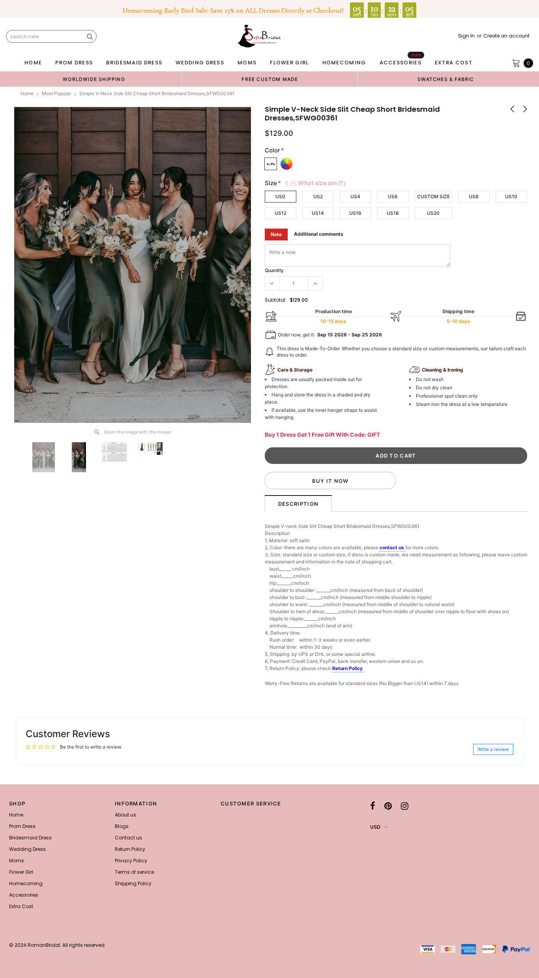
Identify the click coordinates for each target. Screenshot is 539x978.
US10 (511, 196)
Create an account (506, 36)
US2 (318, 196)
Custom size (433, 196)
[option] (94, 78)
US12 (280, 213)
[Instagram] (404, 806)
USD (375, 827)
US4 (355, 196)
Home (27, 93)
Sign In (466, 36)
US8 (474, 196)
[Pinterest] (388, 806)
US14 (318, 213)
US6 (393, 196)
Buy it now (330, 481)
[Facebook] (372, 806)
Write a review (493, 749)
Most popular (56, 93)
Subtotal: (275, 300)
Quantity (274, 270)
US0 (280, 196)
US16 (355, 213)
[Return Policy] (363, 668)
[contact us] (404, 548)
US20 (433, 213)
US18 (393, 213)
